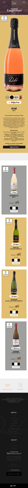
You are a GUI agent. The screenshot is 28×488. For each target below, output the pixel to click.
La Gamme (14, 420)
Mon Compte (14, 445)
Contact (14, 436)
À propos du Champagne (14, 433)
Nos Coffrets (14, 426)
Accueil (14, 415)
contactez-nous (14, 474)
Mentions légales (14, 464)
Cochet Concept (14, 486)
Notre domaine (14, 431)
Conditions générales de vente (14, 465)
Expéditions (14, 428)
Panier (14, 443)
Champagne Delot (14, 3)
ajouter (14, 211)
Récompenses (14, 418)
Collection (14, 423)
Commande (14, 448)
